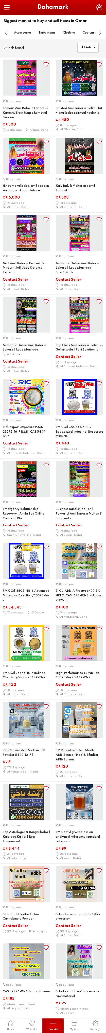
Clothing (69, 32)
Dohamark (53, 7)
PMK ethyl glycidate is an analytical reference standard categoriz (78, 837)
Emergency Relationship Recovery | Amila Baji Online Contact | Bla (23, 514)
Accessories (23, 32)
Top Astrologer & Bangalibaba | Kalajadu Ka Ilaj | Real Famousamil (26, 837)
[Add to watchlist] (46, 64)
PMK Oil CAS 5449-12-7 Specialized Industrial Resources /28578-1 (79, 432)
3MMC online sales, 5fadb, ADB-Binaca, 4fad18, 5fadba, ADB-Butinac (77, 755)
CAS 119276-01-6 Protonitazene (26, 991)
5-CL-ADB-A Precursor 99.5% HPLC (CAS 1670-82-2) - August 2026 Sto (79, 596)
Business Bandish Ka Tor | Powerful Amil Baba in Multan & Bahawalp (79, 514)
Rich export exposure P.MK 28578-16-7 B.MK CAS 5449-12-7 (25, 432)
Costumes (90, 32)
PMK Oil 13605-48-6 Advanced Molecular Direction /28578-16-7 (26, 596)
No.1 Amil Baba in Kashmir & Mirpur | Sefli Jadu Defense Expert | (23, 268)
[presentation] (6, 32)
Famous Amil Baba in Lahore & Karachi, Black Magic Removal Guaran (25, 113)
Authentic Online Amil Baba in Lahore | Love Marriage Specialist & (77, 268)
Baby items (47, 32)
